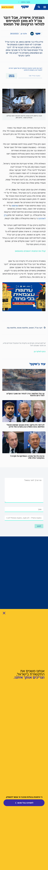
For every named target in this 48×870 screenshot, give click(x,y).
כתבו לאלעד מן (40, 351)
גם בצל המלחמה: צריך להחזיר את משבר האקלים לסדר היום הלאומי (25, 394)
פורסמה (15, 205)
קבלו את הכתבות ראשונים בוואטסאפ (30, 251)
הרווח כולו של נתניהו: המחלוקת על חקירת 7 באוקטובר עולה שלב (27, 457)
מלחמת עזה (11, 327)
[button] (45, 7)
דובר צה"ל (38, 327)
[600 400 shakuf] (24, 310)
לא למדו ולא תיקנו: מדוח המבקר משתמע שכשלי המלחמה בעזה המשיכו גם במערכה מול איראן (25, 426)
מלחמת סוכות (22, 327)
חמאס (31, 327)
